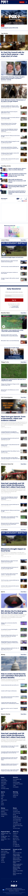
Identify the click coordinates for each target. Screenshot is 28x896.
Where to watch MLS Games (17, 874)
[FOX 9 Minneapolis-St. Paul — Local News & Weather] (5, 2)
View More (23, 240)
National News (4, 780)
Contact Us (15, 833)
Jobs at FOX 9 (16, 838)
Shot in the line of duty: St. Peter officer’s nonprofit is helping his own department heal (10, 458)
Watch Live (22, 2)
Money (3, 654)
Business (3, 811)
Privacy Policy (15, 306)
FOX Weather (16, 787)
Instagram (3, 857)
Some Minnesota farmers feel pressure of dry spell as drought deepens (13, 100)
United (2, 803)
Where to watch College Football (16, 855)
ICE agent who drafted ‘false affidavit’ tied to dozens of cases (10, 451)
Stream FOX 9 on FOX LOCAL (11, 347)
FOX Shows (15, 810)
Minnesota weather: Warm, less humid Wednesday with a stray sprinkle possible (9, 335)
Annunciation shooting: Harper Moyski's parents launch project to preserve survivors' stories (12, 78)
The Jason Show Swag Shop (17, 826)
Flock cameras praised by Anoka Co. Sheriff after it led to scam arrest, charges (17, 192)
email (16, 881)
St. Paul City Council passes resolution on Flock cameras (9, 273)
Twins (2, 797)
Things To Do (5, 362)
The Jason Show (16, 811)
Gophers (3, 795)
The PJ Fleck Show (17, 819)
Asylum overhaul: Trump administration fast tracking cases (10, 445)
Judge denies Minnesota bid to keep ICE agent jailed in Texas (9, 112)
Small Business (4, 814)
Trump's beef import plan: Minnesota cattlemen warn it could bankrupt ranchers (10, 703)
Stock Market (4, 813)
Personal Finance (4, 810)
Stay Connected (5, 849)
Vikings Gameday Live (17, 817)
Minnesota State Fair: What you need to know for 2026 (10, 136)
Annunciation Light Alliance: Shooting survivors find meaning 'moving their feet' (9, 148)
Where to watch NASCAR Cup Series (17, 859)
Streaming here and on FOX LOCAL (9, 28)
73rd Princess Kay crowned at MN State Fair (10, 266)
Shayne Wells (15, 793)
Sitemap (14, 841)
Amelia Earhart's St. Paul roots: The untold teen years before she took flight (9, 746)
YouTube (3, 862)
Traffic (14, 785)
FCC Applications (16, 846)
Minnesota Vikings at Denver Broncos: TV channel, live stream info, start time (9, 636)
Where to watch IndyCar (16, 862)
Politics (2, 785)
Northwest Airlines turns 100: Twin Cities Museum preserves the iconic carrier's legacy (9, 758)
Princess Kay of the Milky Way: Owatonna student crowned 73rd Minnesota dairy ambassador (9, 130)
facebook (11, 881)
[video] (14, 249)
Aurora (2, 804)
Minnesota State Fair (9, 225)
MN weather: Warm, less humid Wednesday (10, 340)
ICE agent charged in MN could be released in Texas (10, 279)
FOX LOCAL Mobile (5, 852)
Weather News (5, 313)
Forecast (15, 780)
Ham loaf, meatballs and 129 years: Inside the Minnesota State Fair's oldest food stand (10, 106)
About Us (15, 831)
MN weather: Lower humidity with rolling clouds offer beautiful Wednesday (12, 330)
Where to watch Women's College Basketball (16, 868)
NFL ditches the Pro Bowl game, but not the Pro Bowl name (14, 612)
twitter (14, 881)
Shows (15, 808)
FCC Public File (16, 844)
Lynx (2, 801)
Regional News (5, 831)
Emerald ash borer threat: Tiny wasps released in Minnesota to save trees (8, 124)
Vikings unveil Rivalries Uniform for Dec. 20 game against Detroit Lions (10, 648)
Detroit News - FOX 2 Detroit (5, 839)
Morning (15, 792)
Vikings (2, 793)
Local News (4, 529)
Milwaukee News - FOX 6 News (6, 834)
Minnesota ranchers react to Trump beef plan (9, 709)
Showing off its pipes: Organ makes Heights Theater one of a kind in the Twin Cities (10, 770)
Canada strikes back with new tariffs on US (10, 685)
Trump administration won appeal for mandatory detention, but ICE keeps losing (10, 432)
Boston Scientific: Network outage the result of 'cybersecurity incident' (10, 142)
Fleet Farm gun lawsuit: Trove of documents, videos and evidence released (13, 418)
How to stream (4, 851)
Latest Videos (5, 240)
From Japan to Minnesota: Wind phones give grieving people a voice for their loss (10, 752)
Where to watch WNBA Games (18, 871)
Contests (15, 835)
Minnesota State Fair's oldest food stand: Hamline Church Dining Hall (9, 261)
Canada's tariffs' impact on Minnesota (9, 690)
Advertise (15, 842)
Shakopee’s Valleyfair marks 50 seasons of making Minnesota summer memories (9, 764)
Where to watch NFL (17, 852)
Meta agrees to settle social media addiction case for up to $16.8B (10, 118)
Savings (2, 816)
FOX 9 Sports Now (17, 820)
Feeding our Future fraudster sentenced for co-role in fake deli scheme (10, 153)
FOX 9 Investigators (7, 397)
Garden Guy (15, 795)
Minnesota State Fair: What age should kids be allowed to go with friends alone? (10, 524)
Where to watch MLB (17, 857)
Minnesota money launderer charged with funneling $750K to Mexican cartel (17, 187)
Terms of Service (15, 307)
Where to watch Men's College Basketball (17, 864)
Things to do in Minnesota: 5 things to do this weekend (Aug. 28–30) (10, 384)
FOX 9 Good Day (16, 813)
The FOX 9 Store (16, 828)
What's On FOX (16, 839)
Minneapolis (4, 198)
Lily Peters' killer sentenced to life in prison (10, 158)
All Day (14, 814)
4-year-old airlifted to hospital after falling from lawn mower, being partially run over (17, 175)
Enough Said (15, 816)
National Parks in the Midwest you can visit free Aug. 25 (10, 390)
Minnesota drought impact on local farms (12, 257)
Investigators (4, 783)
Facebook (3, 856)
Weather (15, 777)
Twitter (2, 859)
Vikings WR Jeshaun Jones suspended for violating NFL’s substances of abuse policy (9, 642)
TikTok (2, 860)
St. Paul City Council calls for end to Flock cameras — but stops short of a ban (12, 54)
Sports (3, 591)
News (2, 777)
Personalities (15, 836)
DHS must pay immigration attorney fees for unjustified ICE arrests (10, 439)
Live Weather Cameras (18, 783)
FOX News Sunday (5, 788)
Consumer (3, 787)
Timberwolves (4, 800)
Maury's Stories (5, 714)
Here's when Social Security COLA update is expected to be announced (10, 697)
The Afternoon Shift (17, 824)
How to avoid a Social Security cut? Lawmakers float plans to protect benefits (13, 676)
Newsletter (3, 854)
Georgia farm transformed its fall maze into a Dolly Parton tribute (13, 380)
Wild (2, 798)
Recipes (14, 797)
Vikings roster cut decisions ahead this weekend (9, 623)
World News (3, 782)
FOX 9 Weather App (17, 779)
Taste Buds (15, 822)
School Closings (16, 782)
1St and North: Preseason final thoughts (9, 629)
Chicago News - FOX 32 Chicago (5, 837)
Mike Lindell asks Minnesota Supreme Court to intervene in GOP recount (17, 181)
